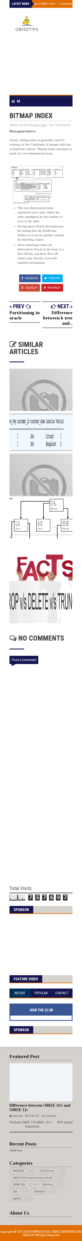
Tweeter (54, 278)
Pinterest (54, 287)
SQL (15, 1191)
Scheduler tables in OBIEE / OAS (35, 3)
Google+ (31, 287)
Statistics (39, 1191)
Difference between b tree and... (58, 318)
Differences (47, 1170)
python (17, 1198)
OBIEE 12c (19, 1184)
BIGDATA (18, 1170)
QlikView (47, 1184)
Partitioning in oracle (24, 315)
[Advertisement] (41, 64)
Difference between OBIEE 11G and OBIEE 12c (39, 1107)
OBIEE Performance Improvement (33, 1177)
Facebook (31, 278)
